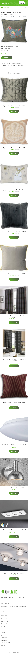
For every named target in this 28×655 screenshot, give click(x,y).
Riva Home (15, 46)
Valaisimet (3, 626)
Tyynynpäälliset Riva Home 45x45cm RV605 (14, 148)
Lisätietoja (7, 57)
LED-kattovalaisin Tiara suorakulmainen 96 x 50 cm (14, 530)
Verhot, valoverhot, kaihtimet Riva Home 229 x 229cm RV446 (14, 359)
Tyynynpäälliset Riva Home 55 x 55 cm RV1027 (14, 231)
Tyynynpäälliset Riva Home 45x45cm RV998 (14, 402)
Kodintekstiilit (4, 618)
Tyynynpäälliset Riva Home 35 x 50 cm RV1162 (14, 190)
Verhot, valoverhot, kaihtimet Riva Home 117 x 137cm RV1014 (14, 316)
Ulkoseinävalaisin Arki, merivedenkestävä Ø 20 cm (14, 488)
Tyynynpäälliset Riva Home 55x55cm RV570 (14, 106)
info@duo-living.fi (5, 611)
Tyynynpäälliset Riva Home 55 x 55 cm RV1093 (14, 273)
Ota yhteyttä (4, 637)
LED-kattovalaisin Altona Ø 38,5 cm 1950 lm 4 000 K (14, 445)
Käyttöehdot (4, 640)
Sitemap (3, 645)
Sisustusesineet (4, 621)
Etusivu (2, 16)
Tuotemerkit (10, 46)
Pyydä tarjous (22, 3)
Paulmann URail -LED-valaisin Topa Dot (14, 573)
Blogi (2, 635)
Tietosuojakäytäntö (5, 642)
